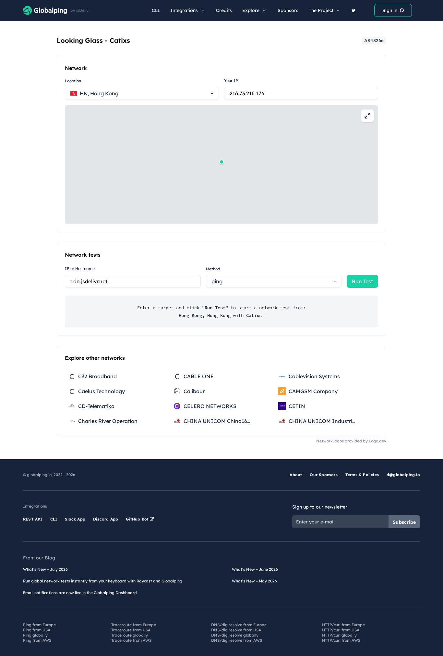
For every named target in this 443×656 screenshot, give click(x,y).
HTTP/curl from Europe (343, 624)
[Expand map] (367, 115)
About (296, 474)
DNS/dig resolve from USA (236, 629)
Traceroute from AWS (131, 640)
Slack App (75, 519)
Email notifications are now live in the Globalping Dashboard (80, 592)
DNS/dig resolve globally (234, 635)
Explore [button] (250, 10)
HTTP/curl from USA (340, 629)
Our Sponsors (323, 474)
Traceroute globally (129, 635)
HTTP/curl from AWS (341, 640)
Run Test (362, 281)
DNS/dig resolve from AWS (236, 640)
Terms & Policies (362, 474)
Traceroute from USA (130, 629)
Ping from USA (36, 629)
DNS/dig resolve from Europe (239, 624)
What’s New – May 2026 (254, 581)
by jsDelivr (80, 10)
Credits (224, 10)
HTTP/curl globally (339, 635)
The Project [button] (321, 10)
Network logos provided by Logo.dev (351, 441)
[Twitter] (354, 10)
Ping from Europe (39, 624)
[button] (221, 162)
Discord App (105, 519)
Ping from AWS (37, 640)
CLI (156, 10)
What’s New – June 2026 (255, 569)
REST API (32, 519)
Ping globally (35, 635)
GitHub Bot (138, 519)
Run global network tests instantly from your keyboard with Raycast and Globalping (102, 581)
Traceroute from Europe (133, 624)
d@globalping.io (403, 474)
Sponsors (288, 10)
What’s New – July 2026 (45, 569)
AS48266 (374, 40)
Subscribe (404, 522)
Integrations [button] (184, 10)
